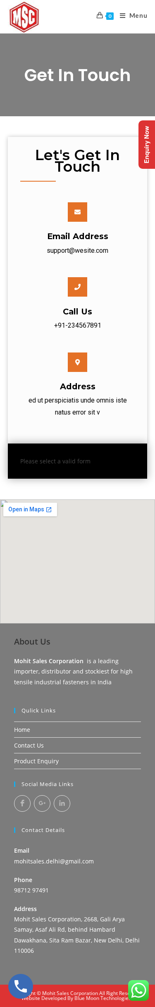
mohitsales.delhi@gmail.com (54, 861)
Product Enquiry (36, 761)
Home (22, 730)
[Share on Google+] (42, 803)
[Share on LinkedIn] (62, 803)
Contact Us (29, 745)
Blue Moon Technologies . (104, 998)
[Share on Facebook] (22, 803)
